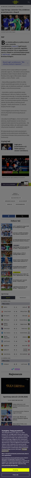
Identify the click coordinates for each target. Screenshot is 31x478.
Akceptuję (15, 470)
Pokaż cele (15, 475)
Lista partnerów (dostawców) (10, 465)
